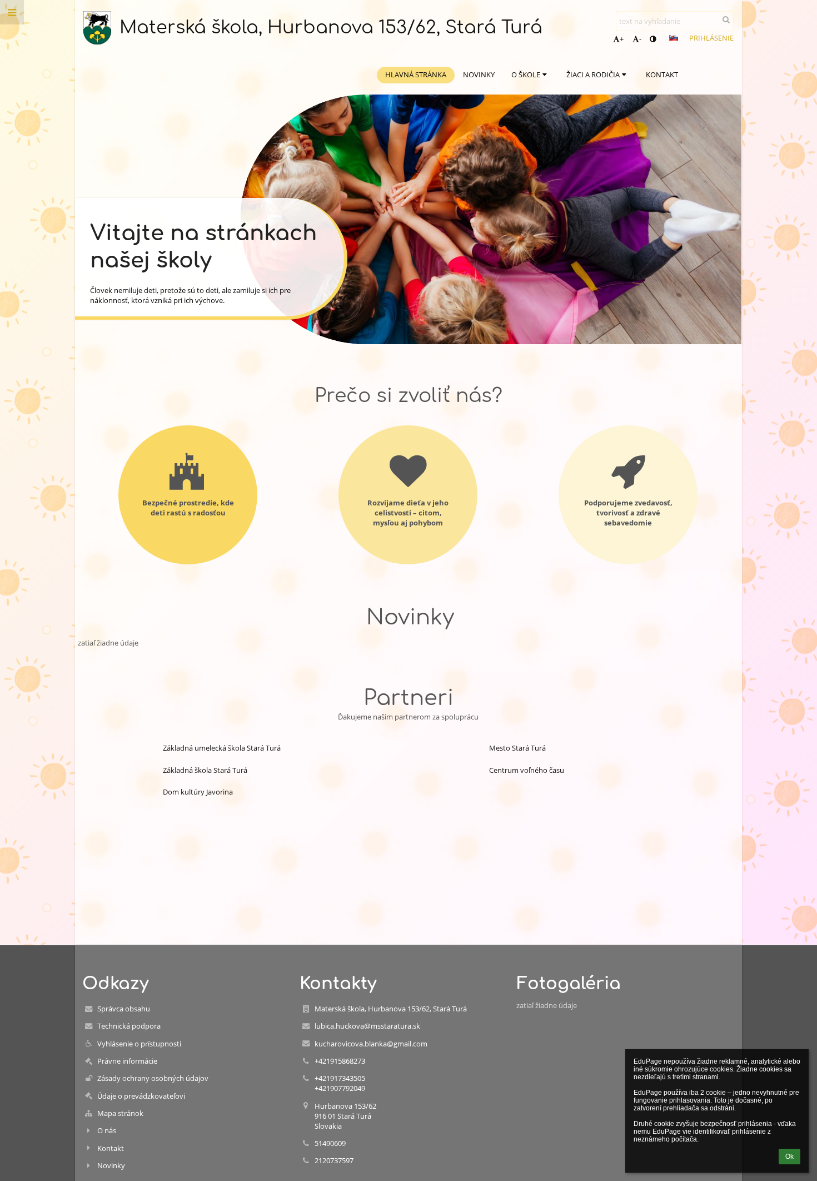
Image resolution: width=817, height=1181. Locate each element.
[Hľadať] (726, 19)
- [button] (640, 39)
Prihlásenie (711, 38)
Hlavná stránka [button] (415, 75)
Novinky (111, 1165)
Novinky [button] (479, 75)
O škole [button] (525, 75)
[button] (652, 39)
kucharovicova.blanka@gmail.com (371, 1044)
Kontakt (110, 1148)
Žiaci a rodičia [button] (593, 75)
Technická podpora (129, 1026)
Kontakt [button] (662, 75)
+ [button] (622, 39)
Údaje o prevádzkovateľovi (141, 1096)
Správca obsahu (123, 1009)
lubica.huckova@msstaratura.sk (367, 1026)
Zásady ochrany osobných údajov (152, 1078)
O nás (106, 1130)
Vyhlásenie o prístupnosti (139, 1044)
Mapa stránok (120, 1113)
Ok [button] (789, 1156)
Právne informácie (127, 1061)
